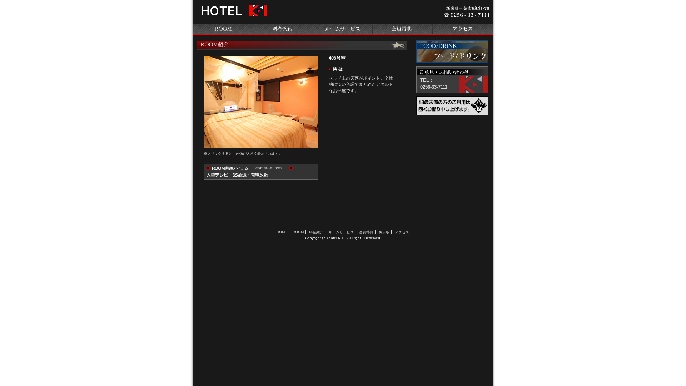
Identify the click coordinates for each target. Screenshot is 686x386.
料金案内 (283, 29)
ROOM (298, 232)
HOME (282, 232)
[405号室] (261, 146)
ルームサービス (343, 29)
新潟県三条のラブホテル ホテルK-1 (233, 13)
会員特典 (403, 29)
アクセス (463, 29)
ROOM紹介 (223, 29)
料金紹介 (316, 232)
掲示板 (384, 232)
